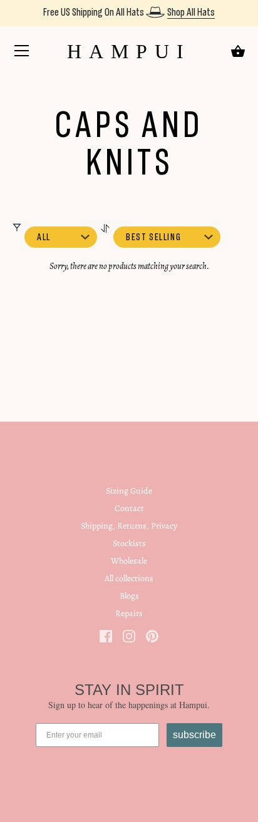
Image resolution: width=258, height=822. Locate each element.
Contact (129, 508)
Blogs (129, 596)
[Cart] (237, 51)
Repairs (129, 613)
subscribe (194, 734)
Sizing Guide (129, 491)
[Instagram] (129, 635)
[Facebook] (106, 635)
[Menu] (22, 53)
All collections (129, 578)
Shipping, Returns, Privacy (129, 526)
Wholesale (129, 561)
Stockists (129, 543)
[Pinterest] (152, 635)
